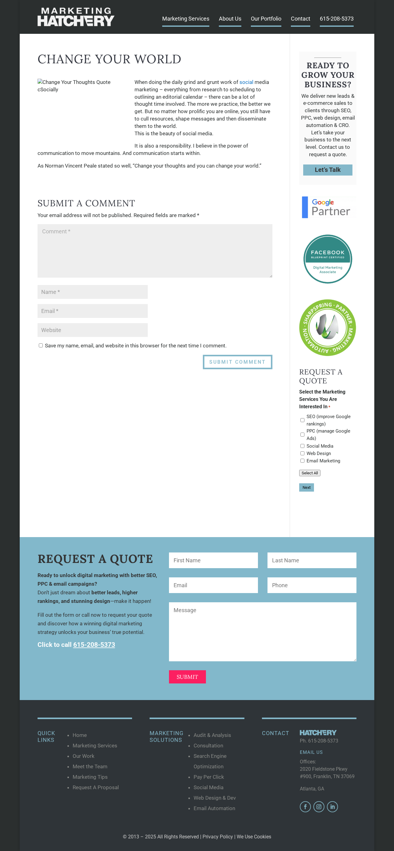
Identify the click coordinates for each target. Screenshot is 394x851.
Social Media (320, 446)
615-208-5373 (337, 18)
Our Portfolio (266, 18)
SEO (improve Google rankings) (329, 420)
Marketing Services (185, 18)
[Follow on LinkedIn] (332, 806)
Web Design (319, 453)
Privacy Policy (218, 837)
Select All (310, 473)
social (246, 82)
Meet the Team (90, 766)
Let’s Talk (328, 169)
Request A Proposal (96, 787)
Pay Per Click (209, 777)
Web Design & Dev (215, 798)
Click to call (76, 644)
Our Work (83, 756)
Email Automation (214, 808)
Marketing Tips (90, 777)
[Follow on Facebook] (305, 806)
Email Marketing (323, 461)
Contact (300, 18)
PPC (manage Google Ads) (328, 434)
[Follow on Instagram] (318, 806)
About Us (230, 18)
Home (80, 735)
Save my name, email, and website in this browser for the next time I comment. (136, 345)
